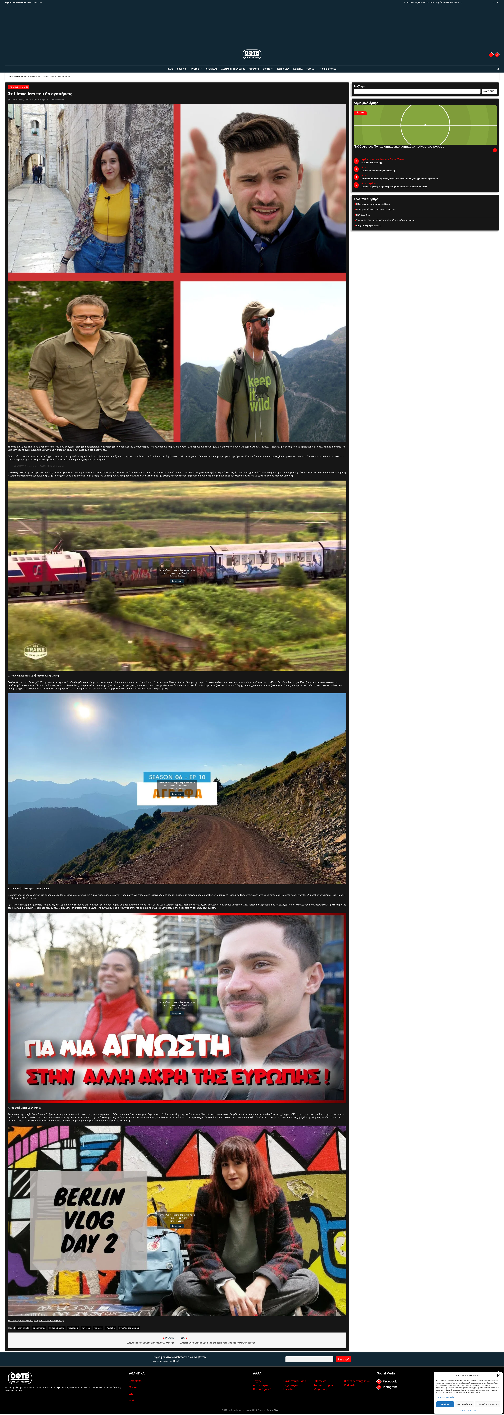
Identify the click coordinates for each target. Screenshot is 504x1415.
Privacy (474, 1410)
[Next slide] (497, 2)
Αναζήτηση (359, 86)
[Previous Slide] (493, 2)
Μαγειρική (320, 1389)
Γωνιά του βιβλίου (294, 1381)
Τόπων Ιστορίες (328, 69)
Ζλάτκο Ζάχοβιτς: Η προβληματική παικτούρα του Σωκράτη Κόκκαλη (394, 186)
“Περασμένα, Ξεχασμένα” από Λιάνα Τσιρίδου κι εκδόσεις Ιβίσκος (385, 220)
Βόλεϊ (131, 1400)
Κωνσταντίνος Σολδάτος (21, 99)
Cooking (181, 69)
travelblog (73, 1328)
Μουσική (384, 159)
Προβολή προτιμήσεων (488, 1404)
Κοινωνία (298, 69)
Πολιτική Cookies (464, 1410)
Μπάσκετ (133, 1387)
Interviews (211, 69)
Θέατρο (375, 159)
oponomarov (39, 1328)
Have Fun (194, 69)
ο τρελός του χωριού (129, 1328)
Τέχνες (310, 69)
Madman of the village (233, 69)
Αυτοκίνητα (260, 1385)
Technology (283, 69)
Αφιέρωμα (366, 159)
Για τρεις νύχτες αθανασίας (368, 226)
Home (10, 76)
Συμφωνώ (177, 581)
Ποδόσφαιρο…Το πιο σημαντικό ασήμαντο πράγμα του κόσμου (399, 146)
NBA (131, 1393)
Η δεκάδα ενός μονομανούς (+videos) (445, 2)
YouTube (110, 1328)
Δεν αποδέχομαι (464, 1404)
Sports (266, 69)
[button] (498, 1375)
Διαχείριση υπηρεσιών (446, 1397)
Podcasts (254, 69)
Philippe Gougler (56, 1328)
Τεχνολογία (290, 1385)
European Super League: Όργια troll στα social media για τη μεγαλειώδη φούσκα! (399, 178)
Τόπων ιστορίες (324, 1385)
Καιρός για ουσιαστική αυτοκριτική (378, 170)
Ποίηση (393, 159)
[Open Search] (498, 69)
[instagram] (497, 55)
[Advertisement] (252, 29)
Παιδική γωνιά (262, 1389)
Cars (170, 69)
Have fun (288, 1389)
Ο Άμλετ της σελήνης (371, 162)
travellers (86, 1328)
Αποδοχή (445, 1404)
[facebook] (491, 55)
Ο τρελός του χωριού (357, 1381)
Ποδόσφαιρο (135, 1380)
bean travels (23, 1328)
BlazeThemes (275, 1410)
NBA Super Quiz (363, 215)
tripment (98, 1328)
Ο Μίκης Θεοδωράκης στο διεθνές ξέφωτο (375, 209)
